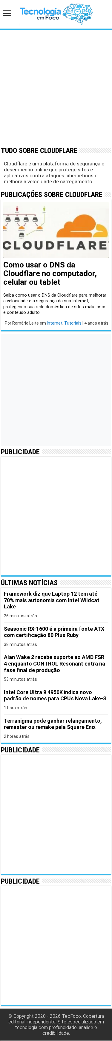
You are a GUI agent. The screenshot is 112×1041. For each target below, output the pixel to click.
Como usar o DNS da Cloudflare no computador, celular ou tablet (50, 273)
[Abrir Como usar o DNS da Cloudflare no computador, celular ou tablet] (56, 230)
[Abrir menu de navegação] (9, 14)
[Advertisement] (56, 87)
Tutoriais (73, 323)
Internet (54, 323)
